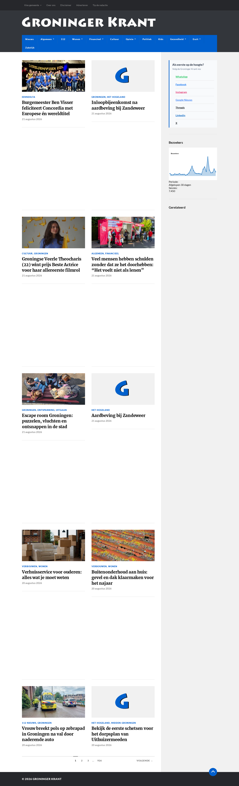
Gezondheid (177, 39)
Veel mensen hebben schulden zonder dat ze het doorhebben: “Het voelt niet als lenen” (122, 264)
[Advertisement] (53, 168)
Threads (180, 107)
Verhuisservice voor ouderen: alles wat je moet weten (52, 574)
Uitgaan (61, 410)
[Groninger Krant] (89, 24)
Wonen (76, 39)
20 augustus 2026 (32, 582)
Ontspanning (46, 410)
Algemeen (46, 39)
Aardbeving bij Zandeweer (118, 415)
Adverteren (82, 5)
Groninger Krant (47, 779)
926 (99, 760)
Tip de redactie (100, 5)
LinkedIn (180, 115)
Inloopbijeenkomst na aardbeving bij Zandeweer (118, 105)
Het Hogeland (116, 97)
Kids (160, 39)
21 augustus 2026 (32, 119)
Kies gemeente (31, 5)
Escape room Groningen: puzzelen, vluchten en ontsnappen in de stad (47, 421)
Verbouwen (29, 566)
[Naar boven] (213, 772)
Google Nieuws (184, 99)
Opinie (129, 39)
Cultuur (114, 39)
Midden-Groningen (123, 723)
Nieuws (29, 39)
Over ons (50, 5)
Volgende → (145, 760)
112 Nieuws (29, 723)
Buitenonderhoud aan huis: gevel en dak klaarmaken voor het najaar (123, 577)
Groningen (99, 97)
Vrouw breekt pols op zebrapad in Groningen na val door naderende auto (53, 734)
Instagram (181, 92)
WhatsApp (181, 76)
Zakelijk (29, 47)
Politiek (147, 39)
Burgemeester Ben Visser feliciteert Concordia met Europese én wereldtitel (47, 108)
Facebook (181, 84)
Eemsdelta (28, 97)
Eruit (195, 39)
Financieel (95, 39)
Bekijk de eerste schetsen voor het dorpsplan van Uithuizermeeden (122, 734)
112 (63, 39)
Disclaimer (65, 5)
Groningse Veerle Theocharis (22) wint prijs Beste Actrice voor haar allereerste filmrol (51, 264)
